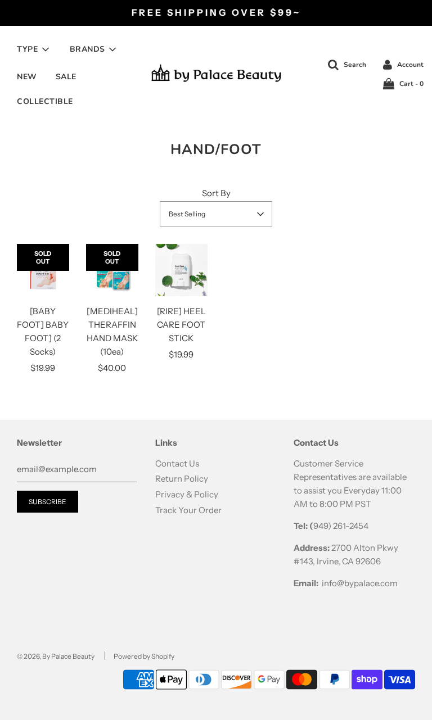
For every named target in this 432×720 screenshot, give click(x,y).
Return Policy (181, 478)
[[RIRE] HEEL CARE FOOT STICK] (181, 270)
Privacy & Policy (186, 494)
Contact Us (177, 463)
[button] (216, 214)
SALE (66, 76)
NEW (27, 76)
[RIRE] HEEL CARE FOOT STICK (181, 324)
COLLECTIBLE (45, 101)
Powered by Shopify (144, 656)
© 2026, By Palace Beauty (55, 656)
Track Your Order (188, 510)
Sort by (216, 193)
